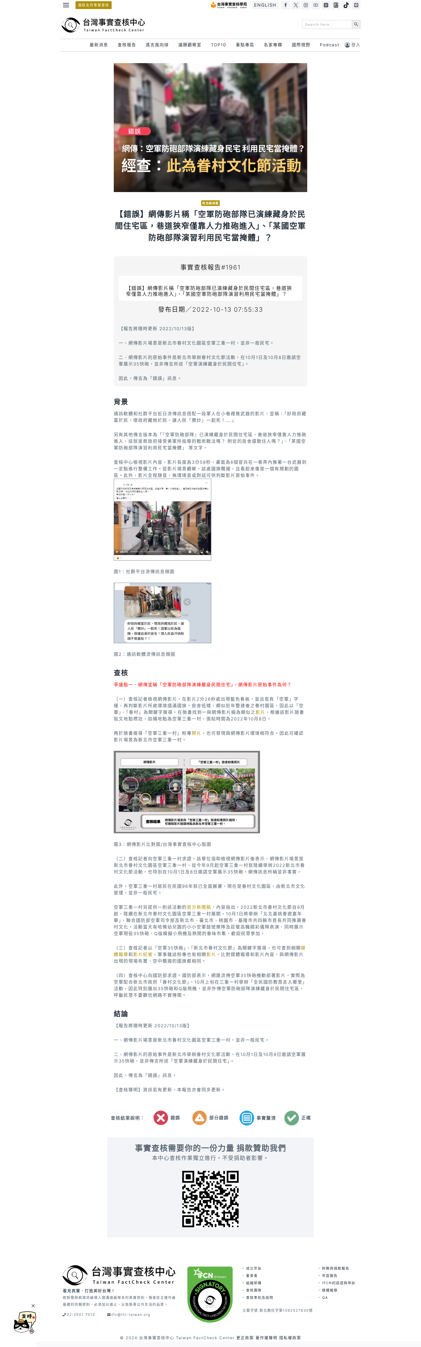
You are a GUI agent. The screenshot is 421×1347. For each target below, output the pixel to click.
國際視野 (301, 44)
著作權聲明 (266, 1337)
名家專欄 (273, 44)
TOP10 (218, 44)
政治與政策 (210, 203)
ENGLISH (265, 5)
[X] (295, 5)
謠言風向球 (157, 44)
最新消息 (99, 44)
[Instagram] (305, 5)
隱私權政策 (290, 1337)
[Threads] (336, 5)
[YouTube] (315, 5)
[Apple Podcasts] (326, 5)
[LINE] (356, 5)
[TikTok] (346, 5)
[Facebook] (285, 5)
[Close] (33, 1305)
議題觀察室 (189, 44)
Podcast (329, 44)
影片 (260, 712)
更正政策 (245, 1337)
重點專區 (245, 44)
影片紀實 (143, 954)
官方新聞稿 (199, 907)
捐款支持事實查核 (93, 5)
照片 (196, 733)
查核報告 (127, 44)
